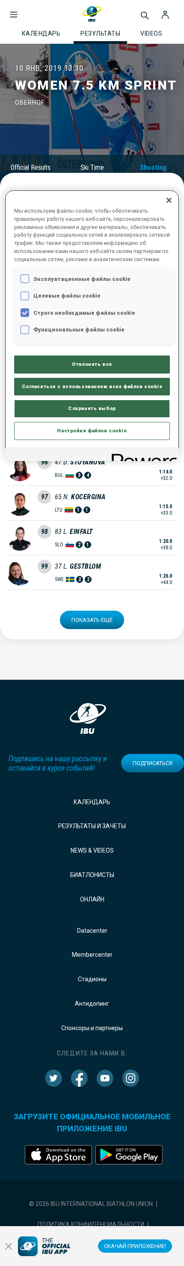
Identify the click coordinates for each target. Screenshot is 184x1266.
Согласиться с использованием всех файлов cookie (92, 386)
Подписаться (152, 763)
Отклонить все (92, 364)
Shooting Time (153, 171)
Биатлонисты (92, 874)
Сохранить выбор (92, 408)
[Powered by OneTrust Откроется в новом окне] (142, 455)
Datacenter (92, 930)
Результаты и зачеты (92, 826)
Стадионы (92, 979)
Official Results (30, 167)
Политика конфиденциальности (91, 1224)
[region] (92, 325)
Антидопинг (92, 1003)
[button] (14, 10)
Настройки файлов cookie (92, 431)
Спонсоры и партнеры (92, 1028)
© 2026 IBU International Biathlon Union (91, 1203)
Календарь (92, 802)
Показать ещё (92, 620)
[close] (8, 1246)
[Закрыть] (169, 200)
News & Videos (92, 850)
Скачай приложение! (135, 1246)
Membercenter (92, 954)
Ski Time (92, 167)
